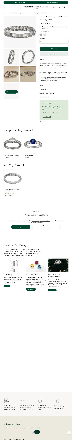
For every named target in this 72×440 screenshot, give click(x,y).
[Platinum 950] (41, 34)
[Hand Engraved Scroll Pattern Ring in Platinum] (13, 178)
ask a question (35, 220)
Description (42, 59)
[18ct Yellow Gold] (8, 193)
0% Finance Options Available (52, 2)
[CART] (67, 7)
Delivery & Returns (44, 97)
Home (5, 13)
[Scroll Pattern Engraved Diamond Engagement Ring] (13, 143)
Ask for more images (11, 91)
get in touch (45, 28)
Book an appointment (50, 112)
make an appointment (45, 220)
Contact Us (48, 116)
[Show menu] (4, 7)
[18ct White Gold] (45, 34)
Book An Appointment (54, 54)
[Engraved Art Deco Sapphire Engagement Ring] (33, 143)
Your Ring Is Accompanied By (47, 93)
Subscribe (37, 432)
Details (41, 85)
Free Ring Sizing (43, 89)
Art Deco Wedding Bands (13, 13)
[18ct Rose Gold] (13, 193)
